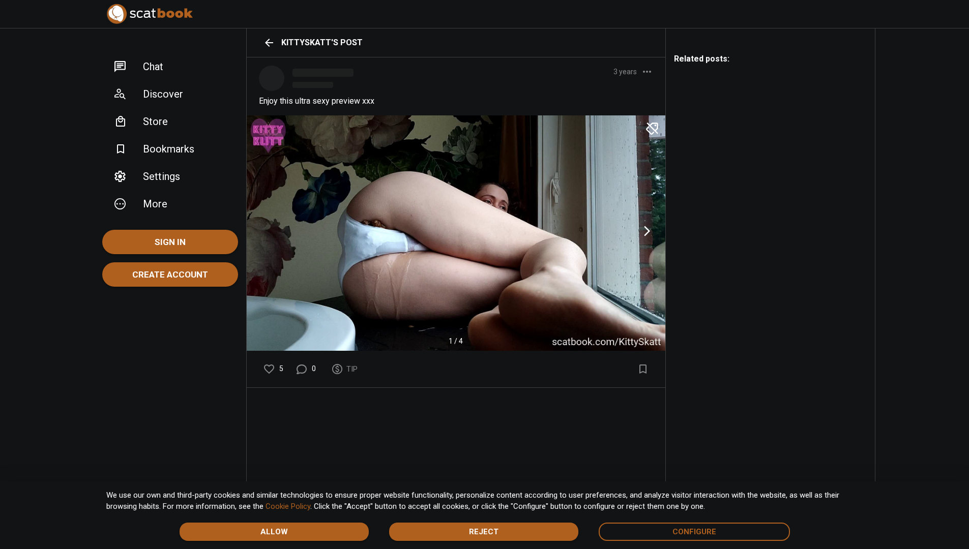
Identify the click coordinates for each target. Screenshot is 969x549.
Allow (274, 531)
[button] (170, 66)
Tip (352, 369)
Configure (694, 531)
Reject (483, 531)
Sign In (170, 242)
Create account (170, 274)
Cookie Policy (288, 506)
